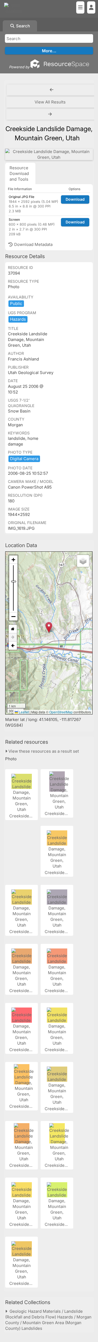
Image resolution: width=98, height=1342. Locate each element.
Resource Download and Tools (19, 173)
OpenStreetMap (61, 712)
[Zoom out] (13, 616)
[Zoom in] (13, 559)
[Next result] (50, 114)
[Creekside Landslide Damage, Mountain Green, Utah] (49, 154)
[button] (48, 627)
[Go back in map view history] (13, 646)
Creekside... (21, 815)
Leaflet (23, 712)
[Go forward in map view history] (13, 637)
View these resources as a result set (43, 751)
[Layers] (83, 561)
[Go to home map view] (13, 629)
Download (75, 199)
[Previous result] (52, 90)
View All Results (50, 102)
